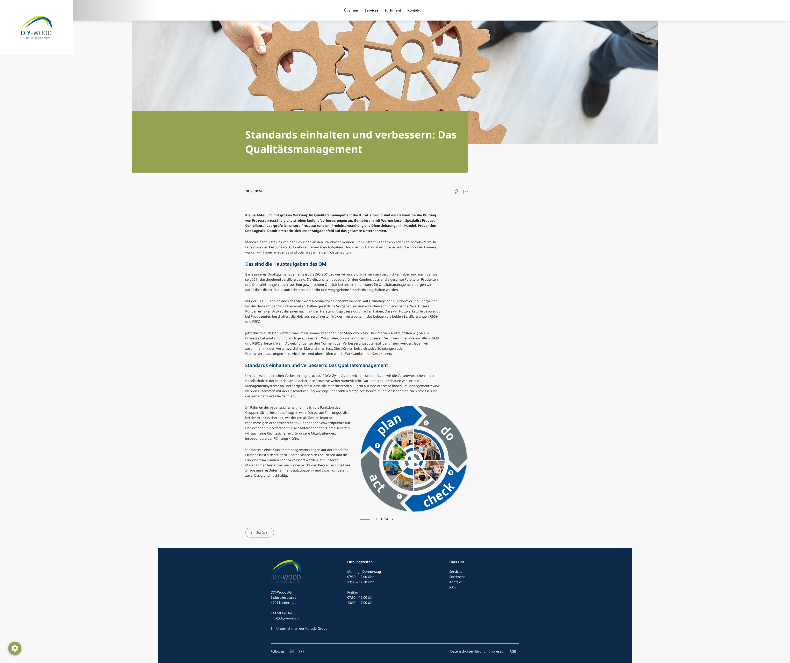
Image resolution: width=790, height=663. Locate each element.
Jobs (452, 587)
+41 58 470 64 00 (283, 613)
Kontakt (414, 10)
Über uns (351, 10)
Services (371, 10)
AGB (513, 651)
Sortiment (393, 10)
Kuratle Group (316, 628)
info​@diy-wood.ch (285, 618)
